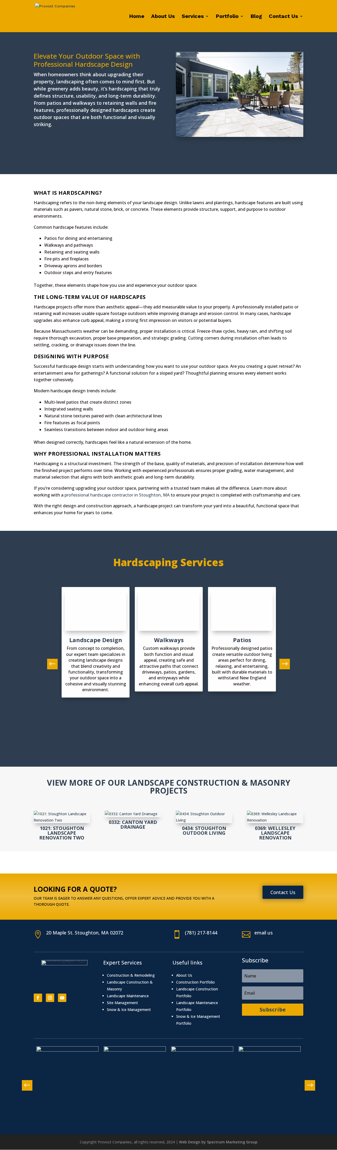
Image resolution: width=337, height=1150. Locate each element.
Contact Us (283, 16)
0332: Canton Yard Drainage (133, 824)
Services (193, 16)
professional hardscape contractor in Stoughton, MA (117, 495)
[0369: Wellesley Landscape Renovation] (275, 817)
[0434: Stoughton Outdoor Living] (204, 817)
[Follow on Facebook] (38, 998)
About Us (163, 16)
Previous (55, 664)
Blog (256, 16)
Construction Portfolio (195, 982)
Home (136, 16)
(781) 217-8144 (201, 932)
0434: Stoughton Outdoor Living (204, 830)
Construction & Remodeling (131, 975)
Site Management (122, 1002)
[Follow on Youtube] (62, 998)
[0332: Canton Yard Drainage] (133, 814)
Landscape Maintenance (128, 995)
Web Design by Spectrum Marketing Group (218, 1141)
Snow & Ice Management (129, 1009)
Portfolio (227, 16)
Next (282, 664)
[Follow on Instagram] (50, 998)
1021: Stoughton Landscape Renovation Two (61, 833)
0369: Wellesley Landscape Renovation (275, 833)
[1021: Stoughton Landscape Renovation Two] (62, 817)
